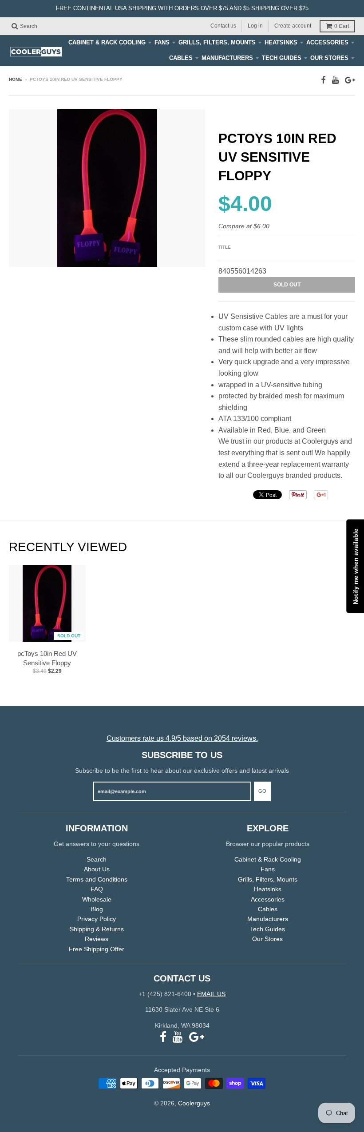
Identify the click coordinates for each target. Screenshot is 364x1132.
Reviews (96, 938)
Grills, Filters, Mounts (217, 42)
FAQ (97, 889)
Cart (341, 26)
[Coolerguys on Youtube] (335, 80)
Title (224, 247)
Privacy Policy (96, 918)
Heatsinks (281, 42)
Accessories (327, 42)
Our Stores (329, 58)
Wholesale (96, 899)
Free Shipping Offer (96, 949)
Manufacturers (227, 58)
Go (262, 791)
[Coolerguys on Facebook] (323, 80)
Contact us (223, 26)
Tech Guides (281, 58)
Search (97, 859)
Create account (292, 26)
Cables (181, 58)
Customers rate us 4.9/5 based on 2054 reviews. (182, 738)
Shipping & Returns (97, 929)
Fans (162, 42)
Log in (255, 26)
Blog (97, 909)
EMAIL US (211, 993)
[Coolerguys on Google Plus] (350, 80)
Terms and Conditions (96, 879)
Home (15, 79)
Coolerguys (194, 1103)
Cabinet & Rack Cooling (107, 42)
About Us (97, 869)
